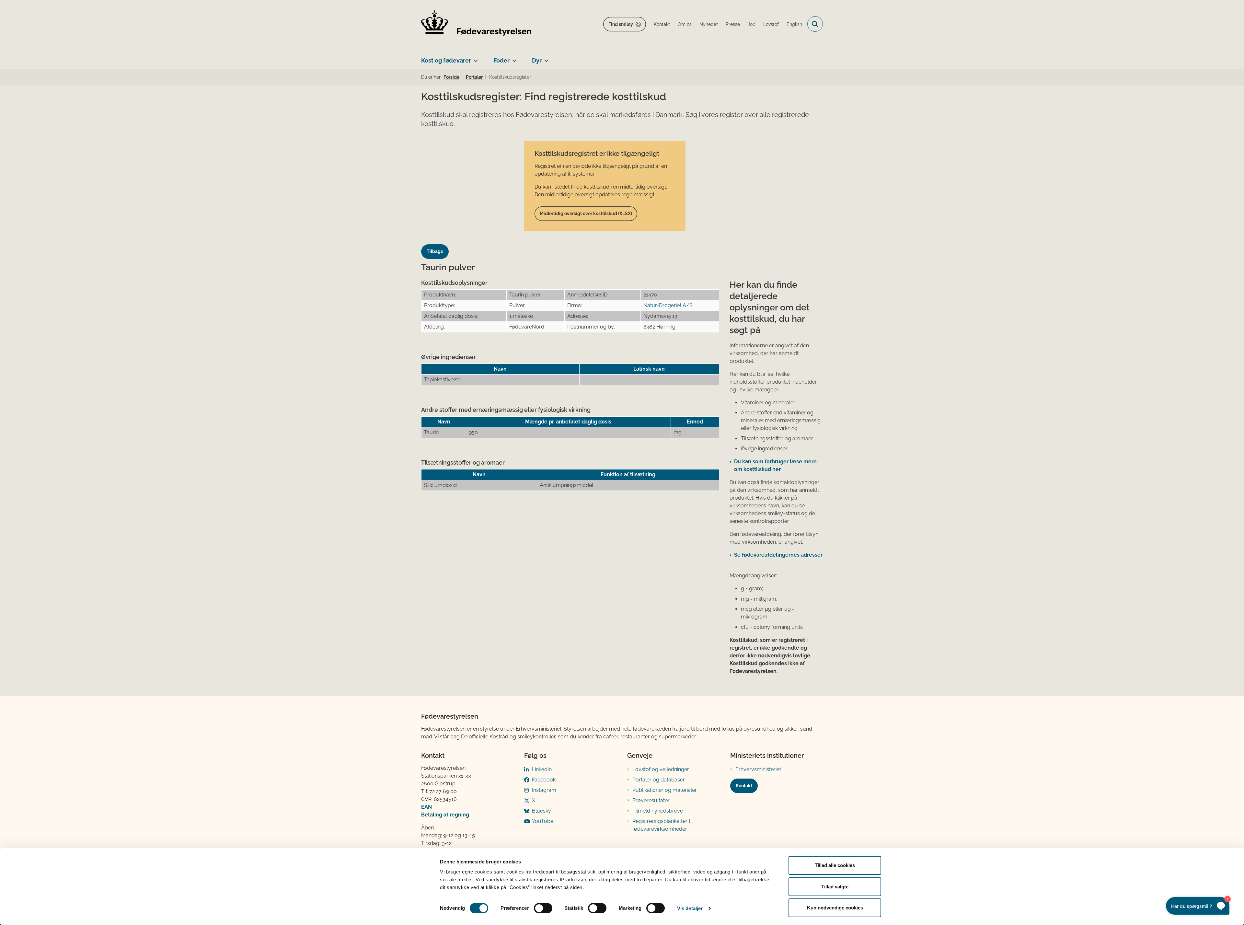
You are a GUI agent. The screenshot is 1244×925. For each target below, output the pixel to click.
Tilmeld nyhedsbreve (657, 811)
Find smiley (620, 24)
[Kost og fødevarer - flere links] (474, 58)
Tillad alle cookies (835, 865)
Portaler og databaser (658, 780)
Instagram (544, 790)
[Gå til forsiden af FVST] (476, 24)
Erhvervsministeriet (758, 769)
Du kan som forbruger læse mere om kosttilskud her (775, 465)
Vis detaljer (690, 908)
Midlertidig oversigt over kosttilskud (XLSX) (586, 213)
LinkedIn (542, 769)
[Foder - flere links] (513, 58)
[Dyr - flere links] (545, 58)
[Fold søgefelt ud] (815, 24)
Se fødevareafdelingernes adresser (778, 555)
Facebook (544, 780)
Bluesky (541, 811)
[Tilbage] (437, 245)
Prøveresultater (651, 800)
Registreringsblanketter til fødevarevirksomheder (662, 825)
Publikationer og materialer (664, 790)
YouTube (542, 821)
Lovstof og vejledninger (660, 769)
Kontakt (744, 785)
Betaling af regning (445, 815)
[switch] (543, 908)
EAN (426, 807)
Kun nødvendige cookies (835, 907)
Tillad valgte (834, 886)
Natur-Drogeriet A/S (668, 305)
